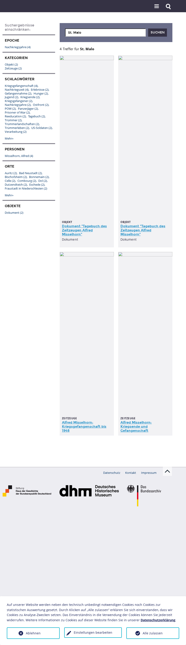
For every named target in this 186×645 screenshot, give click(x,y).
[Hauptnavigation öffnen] (156, 6)
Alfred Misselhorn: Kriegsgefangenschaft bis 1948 (84, 426)
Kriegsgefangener (18, 101)
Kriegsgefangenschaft (21, 86)
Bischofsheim (16, 177)
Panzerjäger (28, 109)
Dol (42, 181)
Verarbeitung (16, 132)
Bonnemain (39, 177)
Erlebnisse (40, 90)
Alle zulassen (153, 633)
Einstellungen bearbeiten (93, 632)
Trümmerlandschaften (22, 124)
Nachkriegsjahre (18, 47)
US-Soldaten (41, 128)
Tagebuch (36, 116)
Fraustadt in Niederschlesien (26, 188)
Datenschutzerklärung (158, 620)
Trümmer (13, 120)
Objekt (11, 64)
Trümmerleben (17, 128)
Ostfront (41, 105)
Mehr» (9, 138)
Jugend (11, 97)
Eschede (36, 185)
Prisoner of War (17, 112)
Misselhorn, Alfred (19, 156)
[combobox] (105, 32)
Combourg (26, 181)
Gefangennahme (18, 93)
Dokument (14, 213)
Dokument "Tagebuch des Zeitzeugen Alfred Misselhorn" (84, 230)
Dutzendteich (16, 185)
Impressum (149, 473)
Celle (10, 181)
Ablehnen (33, 633)
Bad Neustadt (30, 173)
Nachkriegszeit (17, 90)
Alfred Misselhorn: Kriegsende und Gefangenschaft (136, 426)
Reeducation (15, 116)
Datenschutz (111, 473)
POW (10, 109)
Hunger (41, 93)
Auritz (11, 173)
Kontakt (130, 473)
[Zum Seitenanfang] (167, 471)
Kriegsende (29, 97)
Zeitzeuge (13, 68)
